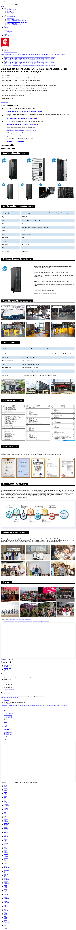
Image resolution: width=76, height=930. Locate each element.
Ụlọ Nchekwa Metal (62, 705)
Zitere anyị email (4, 102)
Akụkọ (5, 34)
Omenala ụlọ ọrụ (10, 12)
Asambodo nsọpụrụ (11, 32)
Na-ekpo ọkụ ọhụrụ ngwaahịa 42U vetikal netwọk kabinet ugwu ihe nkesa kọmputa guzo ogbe (26, 621)
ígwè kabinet (20, 705)
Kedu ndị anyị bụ (8, 665)
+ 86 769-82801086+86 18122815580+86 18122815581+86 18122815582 (8, 715)
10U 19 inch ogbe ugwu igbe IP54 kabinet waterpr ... (23, 118)
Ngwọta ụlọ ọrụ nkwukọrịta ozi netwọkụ (16, 20)
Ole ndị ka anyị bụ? (11, 9)
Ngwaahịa (6, 27)
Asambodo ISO (10, 31)
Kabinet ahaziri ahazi (29, 705)
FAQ (8, 15)
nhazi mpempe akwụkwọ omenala (9, 705)
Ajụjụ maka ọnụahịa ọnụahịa (11, 697)
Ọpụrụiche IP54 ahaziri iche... (16, 141)
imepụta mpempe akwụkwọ (40, 705)
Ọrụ (4, 26)
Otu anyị (9, 11)
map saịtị (3, 703)
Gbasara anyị (7, 8)
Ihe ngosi (9, 14)
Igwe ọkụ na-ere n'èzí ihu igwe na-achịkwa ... (20, 136)
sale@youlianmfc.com (9, 689)
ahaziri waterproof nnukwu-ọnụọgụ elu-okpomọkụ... (23, 124)
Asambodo (6, 30)
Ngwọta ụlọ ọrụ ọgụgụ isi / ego (14, 24)
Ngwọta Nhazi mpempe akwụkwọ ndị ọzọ (16, 22)
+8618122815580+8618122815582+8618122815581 (8, 733)
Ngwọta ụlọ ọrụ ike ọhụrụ (13, 19)
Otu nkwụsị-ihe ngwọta (9, 16)
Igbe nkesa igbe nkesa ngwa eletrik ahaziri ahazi (19, 619)
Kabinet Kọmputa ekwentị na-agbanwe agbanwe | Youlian (24, 111)
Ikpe (5, 28)
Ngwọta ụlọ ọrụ (10, 18)
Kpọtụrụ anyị (7, 35)
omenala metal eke (52, 705)
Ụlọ (4, 49)
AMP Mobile (9, 703)
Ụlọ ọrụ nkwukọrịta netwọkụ (10, 52)
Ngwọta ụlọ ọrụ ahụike (12, 23)
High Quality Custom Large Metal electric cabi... (21, 130)
